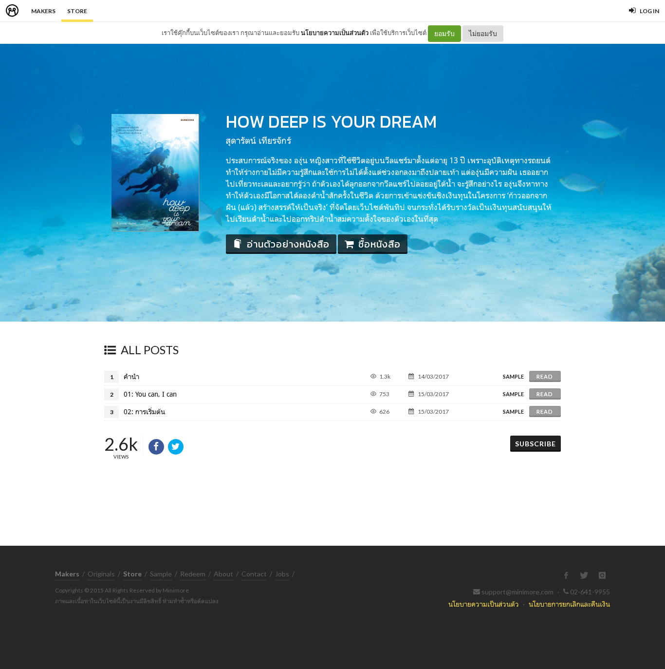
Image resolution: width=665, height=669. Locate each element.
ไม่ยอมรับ (483, 33)
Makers (43, 11)
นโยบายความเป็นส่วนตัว (335, 33)
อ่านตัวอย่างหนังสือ (288, 244)
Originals (101, 574)
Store (77, 11)
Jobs (282, 574)
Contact (254, 574)
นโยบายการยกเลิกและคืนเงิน (569, 604)
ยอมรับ (444, 33)
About (223, 574)
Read (544, 376)
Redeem (192, 574)
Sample (161, 574)
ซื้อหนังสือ (379, 244)
